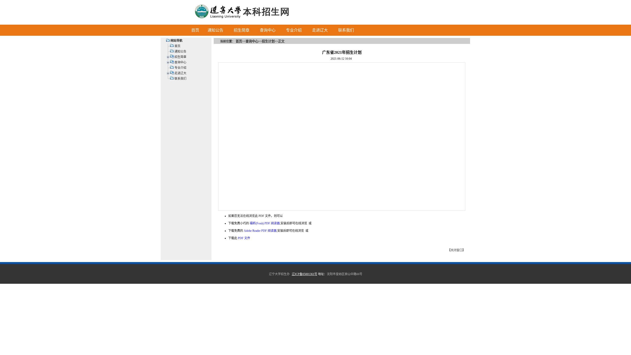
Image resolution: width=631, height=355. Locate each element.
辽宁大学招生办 (279, 274)
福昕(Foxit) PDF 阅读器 (265, 223)
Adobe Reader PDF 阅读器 (260, 230)
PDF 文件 (244, 238)
